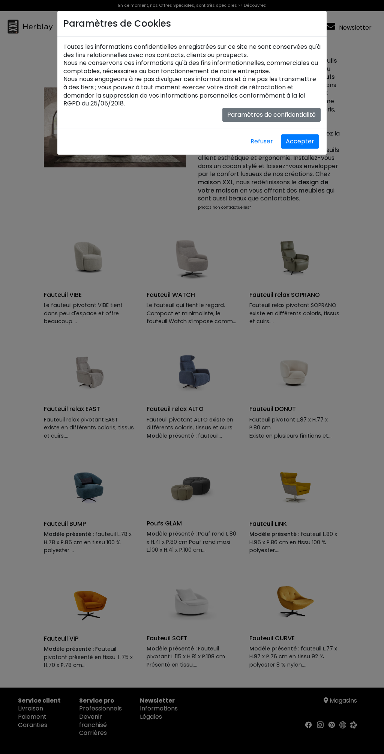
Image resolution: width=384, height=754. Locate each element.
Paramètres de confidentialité (271, 114)
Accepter (300, 141)
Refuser (261, 141)
